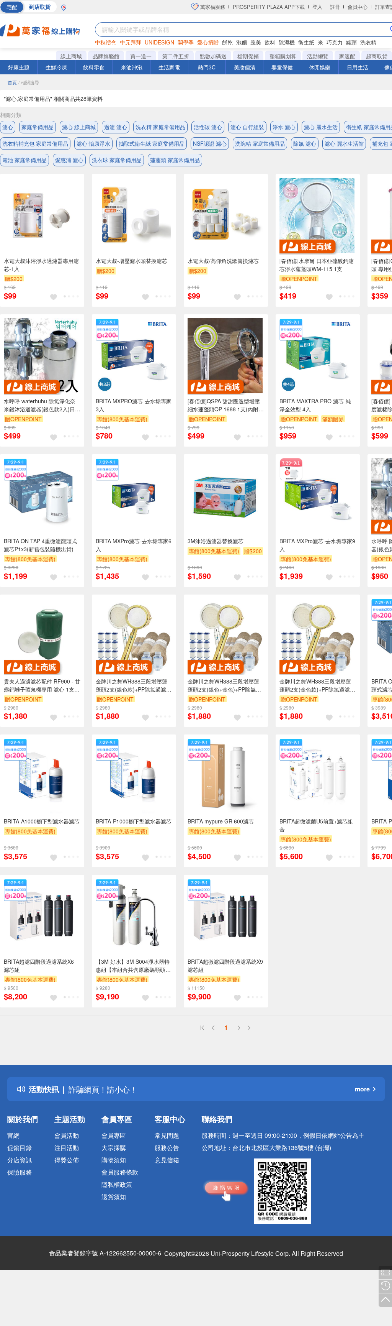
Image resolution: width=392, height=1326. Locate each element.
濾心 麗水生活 (321, 127)
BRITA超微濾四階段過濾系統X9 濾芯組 (225, 965)
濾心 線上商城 (79, 127)
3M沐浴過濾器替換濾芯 (215, 541)
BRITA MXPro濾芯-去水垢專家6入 (134, 545)
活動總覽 (317, 56)
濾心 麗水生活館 (344, 143)
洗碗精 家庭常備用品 (260, 143)
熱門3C (207, 67)
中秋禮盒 (105, 42)
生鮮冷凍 (56, 67)
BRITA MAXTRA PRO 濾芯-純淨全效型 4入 (315, 405)
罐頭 (351, 42)
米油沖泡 (131, 67)
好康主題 (18, 67)
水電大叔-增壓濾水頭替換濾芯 (131, 261)
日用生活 (357, 67)
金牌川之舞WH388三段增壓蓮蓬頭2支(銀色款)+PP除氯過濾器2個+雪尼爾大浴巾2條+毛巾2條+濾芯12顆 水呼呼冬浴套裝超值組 (134, 685)
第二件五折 (175, 56)
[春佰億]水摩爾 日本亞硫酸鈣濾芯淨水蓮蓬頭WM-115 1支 (316, 265)
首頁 (12, 82)
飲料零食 (94, 67)
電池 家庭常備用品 (24, 160)
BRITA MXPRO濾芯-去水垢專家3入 (134, 405)
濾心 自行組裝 (247, 127)
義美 (255, 42)
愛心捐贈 (208, 42)
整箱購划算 (283, 56)
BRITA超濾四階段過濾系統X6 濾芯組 (39, 965)
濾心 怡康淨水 (93, 143)
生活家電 (169, 67)
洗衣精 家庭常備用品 (160, 127)
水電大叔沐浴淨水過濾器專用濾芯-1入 (41, 265)
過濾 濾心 (115, 127)
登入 (317, 6)
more (362, 1088)
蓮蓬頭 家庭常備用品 (175, 160)
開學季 (186, 42)
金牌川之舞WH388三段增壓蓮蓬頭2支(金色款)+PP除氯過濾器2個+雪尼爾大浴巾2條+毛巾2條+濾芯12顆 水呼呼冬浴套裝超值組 (317, 685)
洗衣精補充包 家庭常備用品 (35, 143)
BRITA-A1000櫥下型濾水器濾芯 (42, 821)
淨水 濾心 (284, 127)
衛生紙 (306, 42)
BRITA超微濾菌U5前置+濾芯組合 (316, 825)
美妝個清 (244, 67)
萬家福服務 (212, 6)
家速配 (347, 56)
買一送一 (141, 56)
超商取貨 (376, 56)
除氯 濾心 (304, 143)
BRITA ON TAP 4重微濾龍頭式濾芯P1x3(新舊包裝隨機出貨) (40, 545)
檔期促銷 (248, 56)
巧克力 (335, 42)
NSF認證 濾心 (210, 143)
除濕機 (287, 42)
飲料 (270, 42)
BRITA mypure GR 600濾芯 (221, 821)
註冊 (335, 6)
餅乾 (227, 42)
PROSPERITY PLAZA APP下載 (269, 6)
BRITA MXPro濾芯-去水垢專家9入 (317, 545)
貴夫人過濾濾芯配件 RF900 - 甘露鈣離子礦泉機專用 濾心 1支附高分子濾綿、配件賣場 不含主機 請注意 (42, 685)
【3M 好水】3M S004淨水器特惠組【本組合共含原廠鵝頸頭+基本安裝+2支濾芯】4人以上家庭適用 (134, 966)
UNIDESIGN (159, 42)
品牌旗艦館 (106, 56)
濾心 (7, 127)
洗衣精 (368, 42)
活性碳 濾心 (208, 127)
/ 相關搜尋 (28, 82)
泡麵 (241, 42)
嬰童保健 (282, 67)
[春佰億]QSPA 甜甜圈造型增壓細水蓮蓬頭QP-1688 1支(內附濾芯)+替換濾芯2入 (226, 405)
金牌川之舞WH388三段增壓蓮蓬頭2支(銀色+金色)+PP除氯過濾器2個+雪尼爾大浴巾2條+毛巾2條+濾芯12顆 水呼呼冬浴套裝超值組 (226, 685)
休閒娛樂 (319, 67)
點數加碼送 (213, 56)
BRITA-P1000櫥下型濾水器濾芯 (134, 821)
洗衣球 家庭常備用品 (117, 160)
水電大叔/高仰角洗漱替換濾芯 (223, 261)
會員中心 (358, 6)
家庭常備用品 (37, 127)
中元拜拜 (130, 42)
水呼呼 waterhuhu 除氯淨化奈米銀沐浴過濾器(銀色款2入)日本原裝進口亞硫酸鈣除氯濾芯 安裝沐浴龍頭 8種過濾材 (42, 405)
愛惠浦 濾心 (69, 160)
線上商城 (71, 56)
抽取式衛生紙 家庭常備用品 (152, 143)
